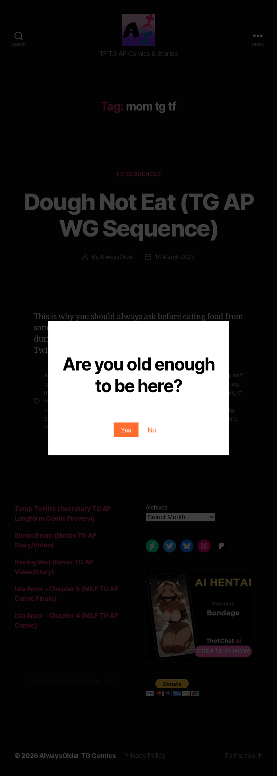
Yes (126, 430)
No (152, 430)
